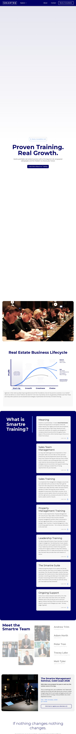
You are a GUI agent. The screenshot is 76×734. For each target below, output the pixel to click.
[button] (23, 3)
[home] (9, 3)
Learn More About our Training (38, 166)
